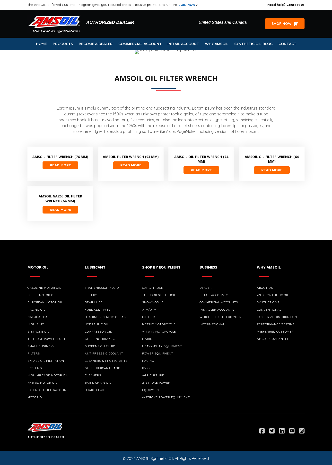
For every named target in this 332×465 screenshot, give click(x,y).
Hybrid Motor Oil (42, 382)
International (212, 324)
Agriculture (153, 375)
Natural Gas (38, 317)
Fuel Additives (97, 309)
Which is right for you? (220, 317)
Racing (148, 361)
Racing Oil (36, 309)
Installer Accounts (217, 309)
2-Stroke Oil (38, 331)
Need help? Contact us (286, 5)
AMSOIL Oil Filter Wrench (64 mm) (272, 159)
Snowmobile (152, 302)
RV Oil (147, 368)
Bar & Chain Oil (98, 382)
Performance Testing (276, 324)
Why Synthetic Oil (273, 295)
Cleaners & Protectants (106, 361)
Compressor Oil (98, 331)
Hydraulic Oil (97, 324)
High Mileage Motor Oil (47, 375)
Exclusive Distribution (277, 317)
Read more (60, 165)
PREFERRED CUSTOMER (275, 331)
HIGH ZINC (35, 324)
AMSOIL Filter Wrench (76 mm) (60, 156)
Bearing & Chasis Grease (106, 317)
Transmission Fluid (102, 287)
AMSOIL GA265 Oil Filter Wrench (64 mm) (60, 198)
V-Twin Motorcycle (159, 331)
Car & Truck (152, 287)
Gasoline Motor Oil (44, 287)
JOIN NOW (187, 5)
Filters (33, 353)
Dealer (206, 287)
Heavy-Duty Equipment (162, 346)
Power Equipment (157, 353)
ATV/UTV (149, 309)
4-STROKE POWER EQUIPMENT (166, 397)
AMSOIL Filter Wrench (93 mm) (131, 156)
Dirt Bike (149, 317)
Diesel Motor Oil (41, 295)
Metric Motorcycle (158, 324)
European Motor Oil (45, 302)
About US (265, 287)
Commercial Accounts (219, 302)
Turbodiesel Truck (158, 295)
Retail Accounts (214, 295)
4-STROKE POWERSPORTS (47, 339)
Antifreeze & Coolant (104, 353)
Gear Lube (93, 302)
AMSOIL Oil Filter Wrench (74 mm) (201, 159)
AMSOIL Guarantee (273, 339)
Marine (148, 339)
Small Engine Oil (41, 346)
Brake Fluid (95, 390)
